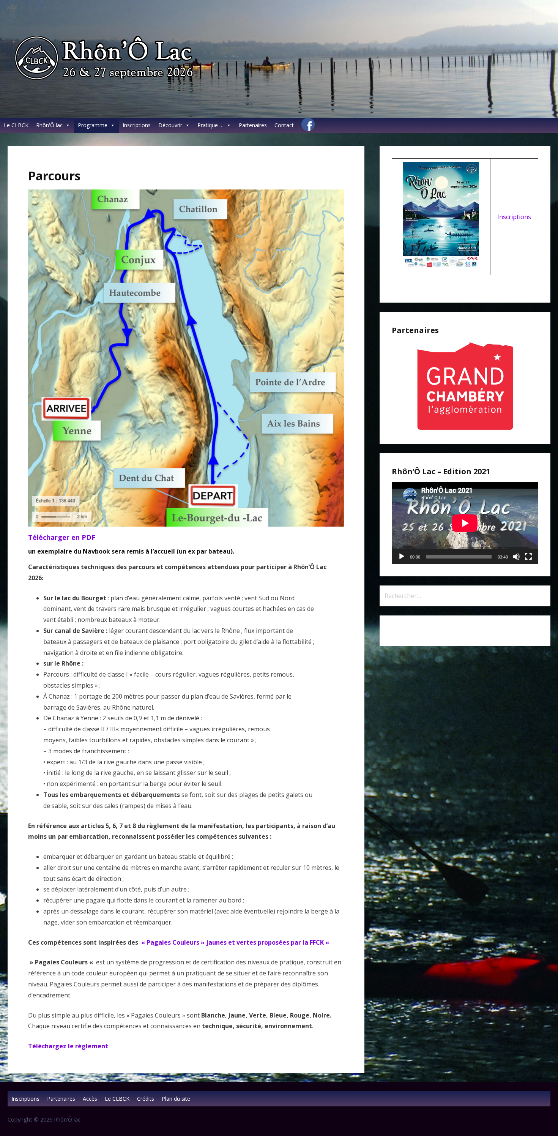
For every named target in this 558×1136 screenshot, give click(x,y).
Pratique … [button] (210, 125)
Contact (284, 125)
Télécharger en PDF (61, 537)
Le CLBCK (16, 125)
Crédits (145, 1098)
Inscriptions (137, 125)
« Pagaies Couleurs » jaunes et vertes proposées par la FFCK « (235, 942)
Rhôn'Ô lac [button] (49, 125)
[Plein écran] (528, 556)
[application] (465, 523)
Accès (90, 1098)
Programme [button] (92, 125)
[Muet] (516, 556)
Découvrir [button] (170, 125)
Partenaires (253, 125)
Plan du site (176, 1098)
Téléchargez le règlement (68, 1046)
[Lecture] (401, 556)
